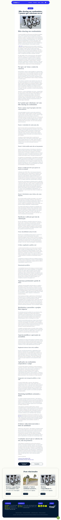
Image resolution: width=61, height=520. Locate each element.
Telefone (7, 505)
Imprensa (33, 490)
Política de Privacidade (26, 512)
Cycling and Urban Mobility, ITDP (24, 458)
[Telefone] (5, 505)
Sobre (39, 2)
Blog (42, 2)
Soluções (30, 2)
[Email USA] (5, 508)
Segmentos (50, 490)
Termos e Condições (42, 512)
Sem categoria (16, 490)
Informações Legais (34, 512)
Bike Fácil (20, 46)
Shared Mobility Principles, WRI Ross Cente (25, 459)
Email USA (8, 508)
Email (7, 506)
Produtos (35, 2)
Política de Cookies (19, 512)
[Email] (5, 506)
